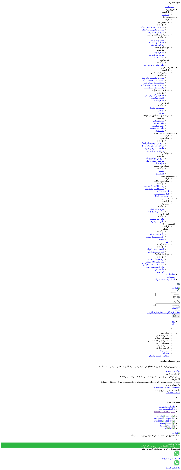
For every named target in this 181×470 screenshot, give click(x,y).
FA (177, 317)
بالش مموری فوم (161, 194)
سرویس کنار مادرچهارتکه (153, 77)
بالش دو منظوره (157, 128)
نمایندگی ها (170, 274)
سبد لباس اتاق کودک (155, 262)
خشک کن (160, 173)
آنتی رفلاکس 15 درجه (154, 188)
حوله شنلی (159, 163)
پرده (167, 241)
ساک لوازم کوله (157, 209)
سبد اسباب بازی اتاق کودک (152, 264)
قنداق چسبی (158, 100)
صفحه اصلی (169, 7)
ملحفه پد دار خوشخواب (154, 88)
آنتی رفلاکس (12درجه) (154, 186)
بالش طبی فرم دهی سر (153, 65)
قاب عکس (159, 269)
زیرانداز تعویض (157, 45)
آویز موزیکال (158, 120)
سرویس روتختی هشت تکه (152, 27)
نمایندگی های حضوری (165, 409)
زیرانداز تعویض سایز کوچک (152, 143)
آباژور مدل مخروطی (155, 236)
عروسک (160, 272)
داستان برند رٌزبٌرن (167, 406)
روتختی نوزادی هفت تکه (153, 80)
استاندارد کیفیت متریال (164, 279)
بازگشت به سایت (172, 371)
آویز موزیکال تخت (156, 259)
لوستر (161, 239)
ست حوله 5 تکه (157, 40)
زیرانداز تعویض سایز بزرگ (152, 146)
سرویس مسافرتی (156, 32)
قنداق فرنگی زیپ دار (155, 95)
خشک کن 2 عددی (156, 42)
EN (173, 324)
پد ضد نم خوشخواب (155, 151)
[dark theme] (176, 310)
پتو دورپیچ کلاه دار (156, 55)
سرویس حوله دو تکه (155, 161)
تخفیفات (165, 14)
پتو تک (161, 113)
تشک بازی (159, 130)
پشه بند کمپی (158, 125)
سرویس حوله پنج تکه (155, 158)
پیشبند (161, 171)
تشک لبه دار (159, 57)
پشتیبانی (171, 277)
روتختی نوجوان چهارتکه (154, 83)
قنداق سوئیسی (157, 52)
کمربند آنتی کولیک (161, 196)
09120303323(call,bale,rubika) (167, 387)
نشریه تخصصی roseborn (164, 411)
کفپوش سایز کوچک (155, 249)
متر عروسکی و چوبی (154, 267)
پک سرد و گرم (163, 191)
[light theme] (179, 310)
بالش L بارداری (157, 221)
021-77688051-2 (173, 393)
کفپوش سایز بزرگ (156, 252)
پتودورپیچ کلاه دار (156, 108)
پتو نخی (161, 110)
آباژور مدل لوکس (156, 234)
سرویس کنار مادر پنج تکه (153, 30)
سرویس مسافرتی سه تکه (152, 85)
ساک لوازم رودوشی (155, 211)
